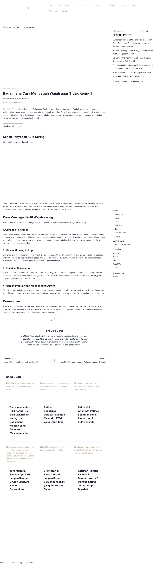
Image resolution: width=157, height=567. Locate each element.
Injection (118, 236)
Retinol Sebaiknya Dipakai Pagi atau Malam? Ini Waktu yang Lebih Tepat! (54, 414)
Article (124, 5)
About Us (53, 11)
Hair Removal (120, 232)
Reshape (118, 225)
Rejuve (118, 229)
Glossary (113, 5)
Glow (117, 221)
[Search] (147, 31)
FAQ (134, 5)
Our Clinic (99, 5)
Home (51, 5)
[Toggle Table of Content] (18, 127)
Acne (117, 218)
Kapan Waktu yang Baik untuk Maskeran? (20, 360)
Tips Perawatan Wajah (12, 89)
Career (65, 11)
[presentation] (20, 392)
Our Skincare (82, 5)
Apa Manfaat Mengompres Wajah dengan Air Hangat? (83, 360)
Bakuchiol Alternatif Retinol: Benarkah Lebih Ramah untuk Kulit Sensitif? (88, 414)
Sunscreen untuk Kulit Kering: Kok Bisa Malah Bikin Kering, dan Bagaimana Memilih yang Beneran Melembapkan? (132, 43)
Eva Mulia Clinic (10, 98)
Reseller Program (122, 244)
